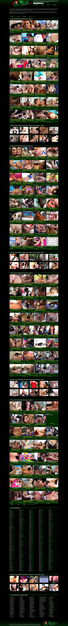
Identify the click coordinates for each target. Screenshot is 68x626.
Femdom (20, 561)
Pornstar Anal (49, 9)
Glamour (30, 523)
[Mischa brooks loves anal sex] (28, 308)
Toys (49, 544)
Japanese (30, 548)
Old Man (40, 528)
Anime (10, 518)
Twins (49, 547)
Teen (49, 538)
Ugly (49, 548)
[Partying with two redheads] (40, 105)
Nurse (40, 524)
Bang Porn (43, 142)
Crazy (20, 524)
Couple (20, 523)
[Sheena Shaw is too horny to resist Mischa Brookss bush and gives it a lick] (52, 54)
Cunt (20, 529)
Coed (20, 517)
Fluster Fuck (53, 142)
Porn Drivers (12, 610)
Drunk (20, 546)
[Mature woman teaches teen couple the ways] (40, 347)
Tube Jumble (12, 611)
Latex (30, 559)
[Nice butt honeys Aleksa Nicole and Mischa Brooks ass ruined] (40, 118)
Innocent (30, 543)
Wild (49, 565)
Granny (30, 527)
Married (30, 569)
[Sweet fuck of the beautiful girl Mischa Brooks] (52, 207)
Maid (29, 568)
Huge (30, 539)
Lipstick (30, 566)
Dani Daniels (13, 13)
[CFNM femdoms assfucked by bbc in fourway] (40, 334)
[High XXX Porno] (52, 245)
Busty (10, 561)
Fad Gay (31, 615)
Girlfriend (30, 522)
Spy (49, 521)
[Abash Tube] (12, 7)
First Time (20, 565)
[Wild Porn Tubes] (52, 93)
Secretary (40, 566)
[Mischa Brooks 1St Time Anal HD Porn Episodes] (16, 308)
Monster (40, 518)
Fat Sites (31, 613)
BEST (48, 4)
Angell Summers (29, 12)
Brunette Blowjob (13, 9)
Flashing (20, 569)
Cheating (10, 569)
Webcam (50, 560)
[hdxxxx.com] (52, 347)
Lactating (30, 557)
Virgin (49, 557)
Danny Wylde (13, 12)
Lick (29, 564)
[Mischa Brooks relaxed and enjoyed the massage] (52, 499)
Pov (39, 547)
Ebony (20, 547)
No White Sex (32, 605)
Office (39, 526)
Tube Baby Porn (22, 607)
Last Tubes (11, 607)
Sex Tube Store (44, 396)
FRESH (42, 4)
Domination (20, 544)
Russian (40, 563)
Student (50, 528)
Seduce (40, 567)
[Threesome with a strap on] (16, 168)
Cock (20, 516)
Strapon (50, 525)
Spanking (50, 519)
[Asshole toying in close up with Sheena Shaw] (16, 435)
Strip (49, 527)
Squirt (49, 522)
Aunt (10, 524)
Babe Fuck (44, 9)
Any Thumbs (54, 269)
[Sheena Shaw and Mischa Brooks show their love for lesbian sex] (16, 80)
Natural (40, 521)
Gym (29, 529)
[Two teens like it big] (40, 283)
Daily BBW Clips (32, 610)
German (30, 520)
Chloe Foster (55, 12)
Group (30, 528)
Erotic (20, 549)
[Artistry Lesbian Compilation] (40, 181)
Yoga (49, 568)
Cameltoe (10, 562)
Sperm (49, 520)
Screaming (40, 565)
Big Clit (10, 537)
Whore (49, 563)
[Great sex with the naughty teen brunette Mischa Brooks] (16, 448)
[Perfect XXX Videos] (52, 448)
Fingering (20, 564)
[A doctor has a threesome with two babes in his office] (28, 105)
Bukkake (10, 559)
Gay (29, 519)
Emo (20, 548)
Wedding (50, 561)
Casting (10, 565)
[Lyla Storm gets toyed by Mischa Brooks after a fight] (16, 41)
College (20, 518)
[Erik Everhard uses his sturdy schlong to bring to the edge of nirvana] (16, 245)
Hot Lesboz (41, 611)
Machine (30, 567)
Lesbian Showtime (42, 614)
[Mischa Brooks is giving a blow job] (40, 295)
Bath (10, 528)
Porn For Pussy (52, 615)
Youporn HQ (34, 269)
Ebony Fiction (54, 591)
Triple (49, 546)
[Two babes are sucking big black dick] (40, 448)
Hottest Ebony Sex (32, 602)
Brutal (10, 558)
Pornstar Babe (26, 9)
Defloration (20, 537)
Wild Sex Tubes (24, 269)
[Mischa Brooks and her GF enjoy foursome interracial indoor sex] (28, 67)
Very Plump (51, 610)
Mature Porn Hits (52, 603)
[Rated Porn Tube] (52, 168)
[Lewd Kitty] (52, 220)
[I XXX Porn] (52, 295)
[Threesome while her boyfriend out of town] (52, 410)
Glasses (30, 524)
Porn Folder (21, 610)
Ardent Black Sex (22, 608)
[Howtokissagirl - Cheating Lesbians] (52, 105)
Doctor (20, 541)
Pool (39, 545)
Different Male (32, 614)
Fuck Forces (12, 609)
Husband (30, 541)
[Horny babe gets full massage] (28, 410)
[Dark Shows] (52, 118)
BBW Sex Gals (32, 606)
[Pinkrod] (52, 308)
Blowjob (10, 548)
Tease (49, 537)
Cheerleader (11, 570)
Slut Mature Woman (52, 609)
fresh (18, 16)
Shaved (40, 568)
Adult (44, 269)
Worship (50, 566)
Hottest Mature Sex (42, 612)
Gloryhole (30, 525)
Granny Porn (41, 605)
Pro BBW (51, 608)
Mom (39, 516)
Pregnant (40, 548)
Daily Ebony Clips (22, 611)
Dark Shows (14, 591)
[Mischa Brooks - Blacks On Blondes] (16, 372)
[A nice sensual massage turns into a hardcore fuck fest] (52, 283)
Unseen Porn (14, 269)
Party (39, 538)
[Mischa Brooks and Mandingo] (28, 334)
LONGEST (54, 4)
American (10, 516)
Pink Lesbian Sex (52, 606)
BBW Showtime (32, 607)
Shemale (40, 570)
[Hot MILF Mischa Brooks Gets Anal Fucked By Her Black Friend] (28, 435)
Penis (39, 539)
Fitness (20, 568)
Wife (49, 564)
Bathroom (10, 529)
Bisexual (10, 542)
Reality (40, 557)
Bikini (10, 541)
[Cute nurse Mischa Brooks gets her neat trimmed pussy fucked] (28, 448)
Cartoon (10, 563)
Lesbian (30, 563)
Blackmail (10, 545)
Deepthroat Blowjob (20, 9)
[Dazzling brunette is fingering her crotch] (40, 435)
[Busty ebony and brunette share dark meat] (40, 372)
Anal (10, 517)
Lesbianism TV (42, 613)
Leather (30, 561)
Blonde (10, 547)
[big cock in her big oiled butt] (16, 321)
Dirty (20, 540)
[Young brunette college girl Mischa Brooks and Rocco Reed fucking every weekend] (28, 80)
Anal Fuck (25, 10)
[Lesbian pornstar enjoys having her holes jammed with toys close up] (40, 308)
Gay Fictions (41, 604)
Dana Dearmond (23, 12)
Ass (9, 522)
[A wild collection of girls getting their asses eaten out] (28, 347)
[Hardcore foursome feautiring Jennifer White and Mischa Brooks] (16, 474)
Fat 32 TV (31, 612)
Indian (30, 542)
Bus (10, 560)
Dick (19, 538)
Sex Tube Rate (34, 396)
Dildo (20, 539)
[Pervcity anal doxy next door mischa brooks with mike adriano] (28, 283)
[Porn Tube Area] (49, 414)
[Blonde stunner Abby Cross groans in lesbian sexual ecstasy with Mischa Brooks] (40, 207)
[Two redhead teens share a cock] (52, 181)
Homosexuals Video (42, 608)
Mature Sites (34, 142)
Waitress (50, 559)
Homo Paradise (42, 607)
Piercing (40, 542)
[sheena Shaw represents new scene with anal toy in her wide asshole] (40, 54)
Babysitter (10, 526)
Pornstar (40, 546)
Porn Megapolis (52, 607)
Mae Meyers (18, 12)
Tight (49, 541)
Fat (19, 559)
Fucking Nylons (42, 602)
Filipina (20, 563)
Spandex (50, 518)
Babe (10, 525)
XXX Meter (51, 613)
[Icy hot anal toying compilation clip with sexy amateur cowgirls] (16, 347)
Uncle (49, 549)
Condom (20, 521)
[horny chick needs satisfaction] (16, 67)
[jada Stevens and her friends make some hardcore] (40, 220)
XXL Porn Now (52, 612)
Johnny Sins (35, 12)
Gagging (30, 517)
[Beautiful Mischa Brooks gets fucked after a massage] (40, 245)
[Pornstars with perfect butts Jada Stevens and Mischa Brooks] (40, 194)
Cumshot (20, 528)
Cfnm (10, 568)
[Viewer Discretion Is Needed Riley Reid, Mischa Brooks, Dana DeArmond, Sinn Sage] (28, 499)
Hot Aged (41, 610)
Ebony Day (34, 591)
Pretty (39, 549)
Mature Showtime (52, 604)
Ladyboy (30, 558)
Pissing (40, 543)
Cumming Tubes (32, 609)
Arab (10, 520)
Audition (10, 523)
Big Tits (10, 540)
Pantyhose (40, 537)
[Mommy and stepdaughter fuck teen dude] (16, 93)
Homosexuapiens (42, 609)
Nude (39, 523)
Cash (10, 564)
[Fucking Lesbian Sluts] (52, 194)
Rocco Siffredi (46, 12)
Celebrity (10, 567)
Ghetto (30, 521)
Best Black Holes (22, 609)
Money (40, 517)
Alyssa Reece (18, 13)
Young (49, 569)
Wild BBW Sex (51, 611)
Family (20, 557)
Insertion (30, 544)
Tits (49, 543)
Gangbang (30, 518)
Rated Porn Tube (24, 396)
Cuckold (20, 526)
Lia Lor (51, 12)
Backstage (10, 527)
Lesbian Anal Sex (32, 9)
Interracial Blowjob (20, 10)
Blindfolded (11, 546)
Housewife (30, 538)
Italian (30, 546)
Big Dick (10, 539)
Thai (49, 539)
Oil (39, 527)
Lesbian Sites (41, 615)
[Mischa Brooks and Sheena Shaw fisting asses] (28, 321)
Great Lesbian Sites (42, 606)
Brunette (10, 557)
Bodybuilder (11, 549)
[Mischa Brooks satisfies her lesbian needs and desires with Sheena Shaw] (40, 168)
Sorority (50, 517)
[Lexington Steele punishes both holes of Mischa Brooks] (28, 372)
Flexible (20, 570)
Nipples (40, 522)
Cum (20, 527)
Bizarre (10, 543)
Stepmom (50, 523)
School (40, 564)
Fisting (20, 567)
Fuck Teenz (41, 603)
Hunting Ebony (32, 603)
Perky (39, 540)
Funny (30, 516)
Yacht (49, 567)
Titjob (49, 542)
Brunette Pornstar (13, 10)
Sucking (50, 529)
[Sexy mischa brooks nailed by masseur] (52, 461)
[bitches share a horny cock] (16, 194)
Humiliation (30, 540)
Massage (30, 570)
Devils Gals (51, 605)
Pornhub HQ (12, 608)
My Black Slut (32, 604)
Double (20, 545)
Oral (39, 529)
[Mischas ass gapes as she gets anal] (16, 295)
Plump (40, 544)
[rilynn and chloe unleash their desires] (52, 80)
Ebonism (24, 591)
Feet (19, 560)
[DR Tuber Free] (52, 372)
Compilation (21, 520)
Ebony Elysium (44, 591)
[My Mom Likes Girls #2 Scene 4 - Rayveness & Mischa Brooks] (28, 474)
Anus (10, 519)
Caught (10, 566)
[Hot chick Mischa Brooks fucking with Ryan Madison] (28, 461)
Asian (10, 521)
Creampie (20, 525)
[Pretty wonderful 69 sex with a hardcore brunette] (40, 499)
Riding (40, 561)
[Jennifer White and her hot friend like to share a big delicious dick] (28, 41)
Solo (49, 516)
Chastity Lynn (23, 13)
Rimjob (40, 562)
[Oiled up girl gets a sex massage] (16, 283)
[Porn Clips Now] (52, 321)
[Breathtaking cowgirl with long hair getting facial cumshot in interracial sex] (52, 435)
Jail (29, 547)
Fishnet (20, 566)
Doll (19, 543)
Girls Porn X (51, 614)
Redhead (40, 558)
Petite (39, 541)
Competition (21, 519)
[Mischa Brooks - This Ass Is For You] (40, 321)
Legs (29, 562)
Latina (30, 560)
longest (24, 16)
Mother (40, 519)
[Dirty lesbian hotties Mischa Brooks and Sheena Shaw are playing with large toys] (16, 105)
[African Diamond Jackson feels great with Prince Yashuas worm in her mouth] (28, 207)
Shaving (40, 569)
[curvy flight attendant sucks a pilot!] (40, 461)
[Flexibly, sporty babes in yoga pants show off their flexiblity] (28, 194)
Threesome (50, 540)
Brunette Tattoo (55, 9)
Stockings (50, 524)
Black (10, 544)
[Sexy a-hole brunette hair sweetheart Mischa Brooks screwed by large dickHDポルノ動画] (52, 334)
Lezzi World (51, 602)
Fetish (20, 562)
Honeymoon (30, 537)
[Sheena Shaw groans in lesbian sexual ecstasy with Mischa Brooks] (40, 93)
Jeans (30, 549)
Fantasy (20, 558)
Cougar (20, 522)
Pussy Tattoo (30, 10)
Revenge (40, 560)
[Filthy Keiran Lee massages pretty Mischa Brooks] (16, 461)
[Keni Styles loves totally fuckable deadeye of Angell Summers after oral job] (28, 168)
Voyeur (50, 558)
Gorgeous (30, 526)
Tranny (50, 545)
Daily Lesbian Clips (32, 611)
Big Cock (10, 538)
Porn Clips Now (24, 142)
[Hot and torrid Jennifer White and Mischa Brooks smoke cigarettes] (28, 220)
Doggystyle (20, 542)
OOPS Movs (14, 142)
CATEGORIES (36, 4)
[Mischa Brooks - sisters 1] (16, 499)
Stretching (50, 526)
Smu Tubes (53, 396)
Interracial (30, 545)
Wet (49, 562)
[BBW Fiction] (52, 67)
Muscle (40, 520)
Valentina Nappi (41, 12)
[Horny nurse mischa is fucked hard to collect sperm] (16, 410)
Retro (39, 559)
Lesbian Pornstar (38, 9)
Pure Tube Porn (14, 396)
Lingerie (30, 565)
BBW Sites (31, 608)
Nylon (39, 525)
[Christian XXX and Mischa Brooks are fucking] (40, 474)
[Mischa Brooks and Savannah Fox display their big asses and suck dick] (16, 207)
